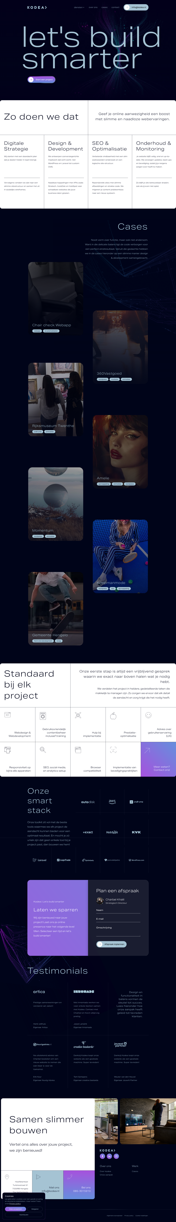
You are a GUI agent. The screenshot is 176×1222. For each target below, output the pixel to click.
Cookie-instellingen (141, 1215)
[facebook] (102, 1156)
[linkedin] (109, 1156)
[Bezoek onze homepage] (37, 7)
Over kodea (105, 1171)
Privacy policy (15, 1204)
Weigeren (35, 1209)
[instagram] (116, 1156)
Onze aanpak (106, 1175)
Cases (135, 1171)
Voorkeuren (23, 1215)
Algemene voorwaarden (114, 1215)
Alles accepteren (15, 1209)
